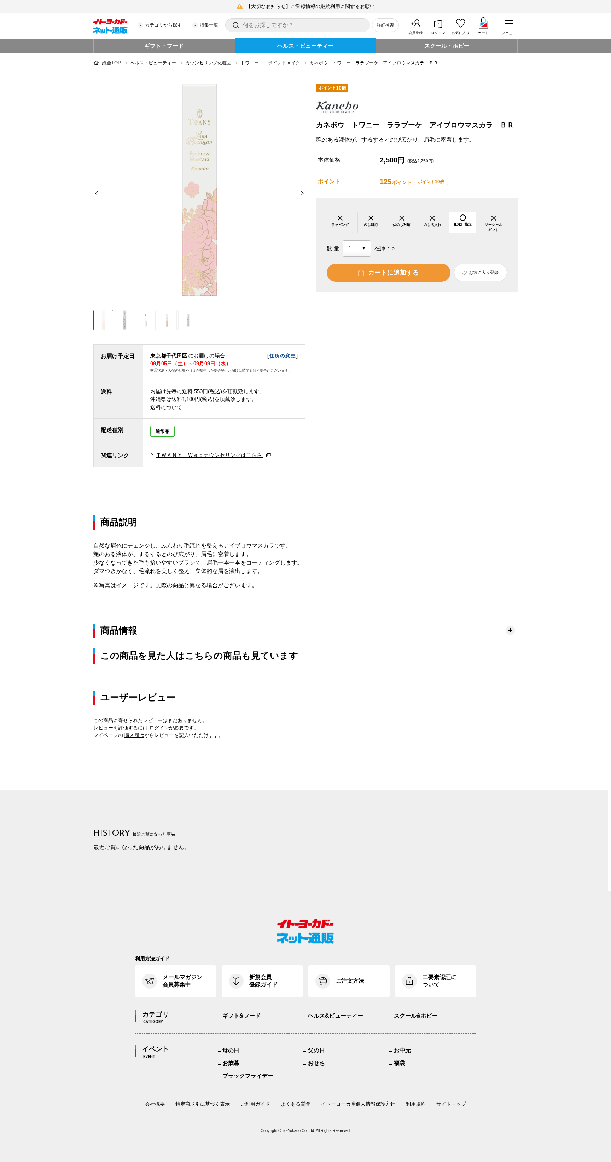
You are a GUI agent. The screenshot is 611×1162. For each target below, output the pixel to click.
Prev (93, 193)
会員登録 (415, 33)
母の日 (230, 1050)
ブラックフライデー (247, 1076)
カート (483, 33)
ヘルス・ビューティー (305, 46)
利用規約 (416, 1104)
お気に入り (461, 33)
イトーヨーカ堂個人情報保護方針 (358, 1104)
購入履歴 (134, 735)
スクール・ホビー (447, 46)
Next (305, 193)
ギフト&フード (241, 1016)
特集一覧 (209, 25)
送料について (166, 407)
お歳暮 (230, 1063)
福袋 (399, 1063)
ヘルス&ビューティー (335, 1016)
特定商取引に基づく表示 (202, 1104)
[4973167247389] (124, 320)
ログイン (438, 33)
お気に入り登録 (484, 272)
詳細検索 (385, 25)
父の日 (316, 1050)
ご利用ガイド (255, 1104)
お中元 (402, 1050)
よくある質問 (295, 1104)
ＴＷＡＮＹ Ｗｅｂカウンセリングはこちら (209, 455)
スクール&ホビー (416, 1016)
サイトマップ (451, 1104)
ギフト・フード (164, 46)
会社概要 (155, 1104)
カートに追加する (393, 272)
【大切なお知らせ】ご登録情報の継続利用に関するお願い (310, 6)
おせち (316, 1063)
